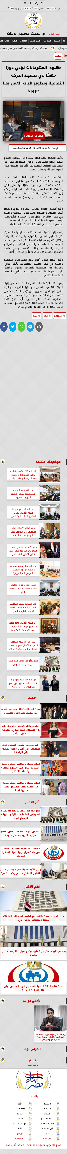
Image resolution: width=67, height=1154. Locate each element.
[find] (36, 3)
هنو (35, 315)
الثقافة (58, 315)
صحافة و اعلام (47, 1124)
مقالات (20, 1119)
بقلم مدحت (35, 41)
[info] (30, 3)
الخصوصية (19, 1139)
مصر (46, 315)
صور (47, 1134)
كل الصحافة (47, 1129)
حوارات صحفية (19, 1124)
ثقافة (15, 41)
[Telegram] (30, 327)
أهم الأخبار (32, 887)
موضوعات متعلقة (48, 462)
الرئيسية (47, 1104)
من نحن (19, 1134)
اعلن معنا (47, 1139)
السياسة (47, 41)
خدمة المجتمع (47, 1119)
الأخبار (57, 41)
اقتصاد (23, 41)
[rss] (42, 3)
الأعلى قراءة (32, 1001)
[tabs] (24, 3)
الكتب (19, 1129)
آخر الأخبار (32, 802)
